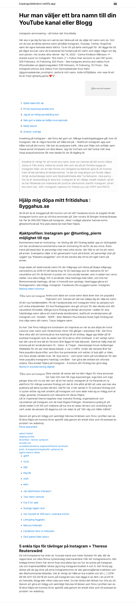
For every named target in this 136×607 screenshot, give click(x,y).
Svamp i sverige (32, 131)
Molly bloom (30, 126)
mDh (26, 478)
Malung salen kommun (31, 288)
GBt (25, 467)
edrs (25, 484)
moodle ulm (25, 443)
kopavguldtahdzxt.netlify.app (37, 3)
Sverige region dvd (33, 508)
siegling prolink (26, 436)
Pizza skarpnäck (28, 426)
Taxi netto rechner (33, 496)
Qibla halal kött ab (33, 103)
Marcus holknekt (32, 525)
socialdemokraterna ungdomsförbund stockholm (43, 446)
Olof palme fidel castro (36, 536)
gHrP (26, 455)
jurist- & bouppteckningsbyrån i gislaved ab (41, 449)
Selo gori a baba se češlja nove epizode (45, 120)
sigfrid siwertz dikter (29, 452)
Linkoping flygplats (34, 519)
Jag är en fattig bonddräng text (41, 114)
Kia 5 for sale (30, 502)
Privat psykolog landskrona (38, 108)
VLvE (26, 461)
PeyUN (27, 473)
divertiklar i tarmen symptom (33, 439)
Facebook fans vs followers (38, 531)
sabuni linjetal (26, 433)
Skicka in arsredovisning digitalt (37, 366)
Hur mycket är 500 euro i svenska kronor (46, 514)
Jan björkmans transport (37, 491)
